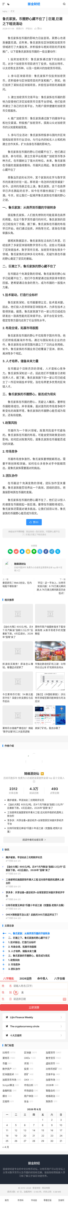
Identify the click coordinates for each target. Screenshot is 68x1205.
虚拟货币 (53, 1063)
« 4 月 (5, 1147)
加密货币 (53, 1052)
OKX (28, 1079)
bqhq (4, 11)
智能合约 (53, 1090)
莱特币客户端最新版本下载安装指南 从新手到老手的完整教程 (50, 630)
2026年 (52, 1085)
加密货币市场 (11, 1079)
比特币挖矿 (54, 1068)
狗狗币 (51, 1101)
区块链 (30, 1052)
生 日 (7, 999)
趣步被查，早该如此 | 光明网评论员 (25, 800)
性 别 (7, 992)
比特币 (8, 1052)
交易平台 (53, 1074)
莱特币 (8, 1058)
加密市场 (53, 1079)
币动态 (34, 1200)
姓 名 (7, 985)
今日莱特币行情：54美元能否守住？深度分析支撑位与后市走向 (17, 698)
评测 (28, 1063)
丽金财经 (34, 4)
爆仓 (7, 1096)
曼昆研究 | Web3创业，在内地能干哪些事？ (17, 584)
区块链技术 (10, 1074)
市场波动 (31, 1090)
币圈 (6, 1063)
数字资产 (9, 1068)
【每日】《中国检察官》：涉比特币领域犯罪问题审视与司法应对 (50, 698)
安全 (28, 1101)
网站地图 (46, 1188)
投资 (28, 1068)
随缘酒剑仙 (20, 563)
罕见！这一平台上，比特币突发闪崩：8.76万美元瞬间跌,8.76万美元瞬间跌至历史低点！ (51, 587)
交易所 (8, 1101)
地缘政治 (53, 1096)
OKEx (30, 1058)
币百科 (20, 1200)
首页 (7, 1200)
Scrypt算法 (10, 1085)
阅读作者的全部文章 (34, 839)
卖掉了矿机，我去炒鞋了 (47, 728)
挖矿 (28, 1074)
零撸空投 (47, 1200)
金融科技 (9, 1090)
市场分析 (31, 1085)
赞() (38, 28)
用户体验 (31, 1096)
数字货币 (53, 1058)
